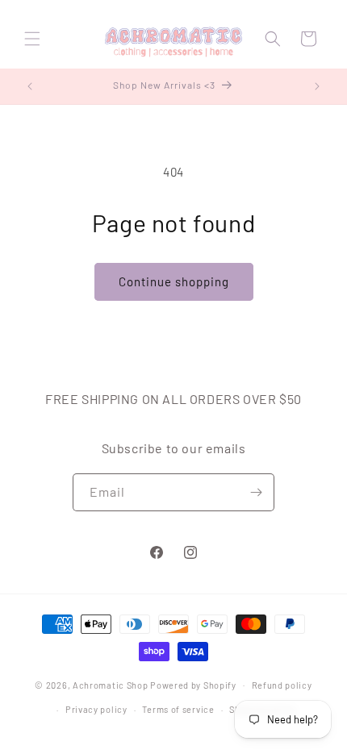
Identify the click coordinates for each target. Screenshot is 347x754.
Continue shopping (174, 281)
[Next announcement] (317, 86)
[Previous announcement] (30, 86)
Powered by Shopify (193, 684)
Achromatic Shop (110, 684)
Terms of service (178, 709)
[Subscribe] (256, 492)
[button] (32, 38)
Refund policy (282, 685)
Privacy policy (96, 709)
